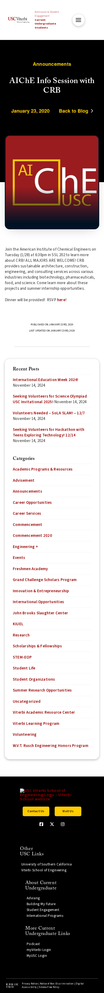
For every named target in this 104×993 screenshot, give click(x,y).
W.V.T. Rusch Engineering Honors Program (50, 746)
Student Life (24, 668)
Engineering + (25, 547)
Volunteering (25, 734)
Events (19, 558)
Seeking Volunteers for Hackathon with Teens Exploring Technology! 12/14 (48, 432)
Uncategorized (27, 701)
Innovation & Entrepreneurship (41, 591)
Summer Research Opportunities (42, 690)
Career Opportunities (32, 502)
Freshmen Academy (30, 569)
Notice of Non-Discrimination (57, 984)
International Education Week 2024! (45, 380)
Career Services (27, 513)
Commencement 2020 (32, 535)
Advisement (23, 480)
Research (21, 635)
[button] (79, 20)
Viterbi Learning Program (36, 723)
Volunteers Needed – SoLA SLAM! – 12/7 (49, 413)
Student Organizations (34, 679)
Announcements (27, 491)
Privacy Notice (30, 984)
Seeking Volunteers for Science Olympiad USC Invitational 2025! (50, 399)
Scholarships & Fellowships (37, 646)
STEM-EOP (22, 657)
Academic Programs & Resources (43, 469)
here (61, 300)
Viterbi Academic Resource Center (44, 712)
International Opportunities (38, 602)
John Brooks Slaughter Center (40, 613)
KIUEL (18, 624)
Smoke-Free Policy (49, 987)
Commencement (27, 525)
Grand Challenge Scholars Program (45, 580)
